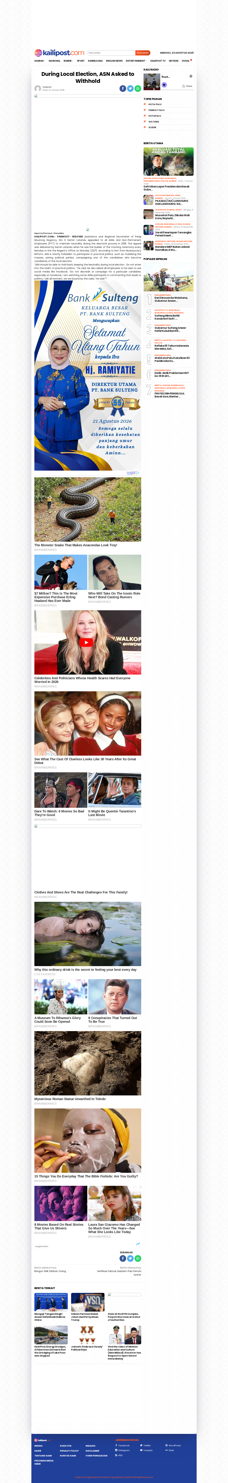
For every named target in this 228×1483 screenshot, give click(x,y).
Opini (177, 195)
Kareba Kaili (177, 385)
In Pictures (158, 178)
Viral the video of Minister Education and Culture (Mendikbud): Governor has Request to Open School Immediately (124, 1352)
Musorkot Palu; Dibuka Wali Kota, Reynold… (172, 217)
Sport (178, 209)
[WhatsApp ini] (138, 88)
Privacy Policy (69, 1450)
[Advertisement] (114, 23)
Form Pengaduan (96, 1455)
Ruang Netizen (184, 241)
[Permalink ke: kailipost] (37, 88)
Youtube (148, 1450)
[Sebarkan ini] (123, 88)
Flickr (171, 1450)
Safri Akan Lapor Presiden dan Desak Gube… (166, 188)
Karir (37, 1450)
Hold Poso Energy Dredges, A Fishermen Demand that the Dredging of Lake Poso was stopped (50, 1351)
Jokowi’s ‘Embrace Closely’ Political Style (87, 1348)
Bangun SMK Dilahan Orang (50, 1269)
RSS (121, 1455)
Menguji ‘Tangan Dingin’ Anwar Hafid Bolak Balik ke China (49, 1317)
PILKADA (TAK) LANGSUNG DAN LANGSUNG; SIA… (171, 202)
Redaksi (90, 1445)
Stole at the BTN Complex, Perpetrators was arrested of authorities (124, 1317)
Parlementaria (152, 181)
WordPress (175, 1445)
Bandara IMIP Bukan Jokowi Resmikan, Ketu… (172, 248)
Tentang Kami (43, 1455)
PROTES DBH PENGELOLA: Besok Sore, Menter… (169, 395)
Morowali (170, 178)
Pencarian (143, 52)
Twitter (147, 1445)
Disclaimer (92, 1450)
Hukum (147, 178)
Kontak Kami (68, 1455)
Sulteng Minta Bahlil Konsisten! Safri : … (167, 317)
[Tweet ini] (130, 88)
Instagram (124, 1450)
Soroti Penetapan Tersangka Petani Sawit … (173, 234)
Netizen (171, 241)
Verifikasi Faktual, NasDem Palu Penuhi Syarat (119, 1271)
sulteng (154, 121)
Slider (152, 127)
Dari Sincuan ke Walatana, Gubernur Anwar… (171, 299)
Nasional (179, 312)
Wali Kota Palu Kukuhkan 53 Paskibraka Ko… (172, 360)
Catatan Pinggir (164, 195)
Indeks (38, 1445)
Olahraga (160, 209)
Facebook (124, 1445)
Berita (158, 340)
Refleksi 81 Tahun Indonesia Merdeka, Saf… (172, 347)
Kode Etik (65, 1445)
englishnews (41, 1246)
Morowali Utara (173, 224)
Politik (164, 181)
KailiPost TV (161, 310)
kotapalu (155, 115)
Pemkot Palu (157, 110)
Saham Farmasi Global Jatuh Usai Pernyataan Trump (84, 1317)
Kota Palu (155, 104)
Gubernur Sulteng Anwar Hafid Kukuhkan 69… (170, 329)
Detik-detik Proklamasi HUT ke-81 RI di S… (172, 375)
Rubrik (173, 181)
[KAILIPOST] (59, 52)
